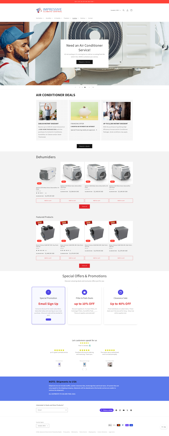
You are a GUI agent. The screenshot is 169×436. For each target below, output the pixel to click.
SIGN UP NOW (84, 64)
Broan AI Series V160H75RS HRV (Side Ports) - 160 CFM (72, 245)
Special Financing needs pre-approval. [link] (83, 130)
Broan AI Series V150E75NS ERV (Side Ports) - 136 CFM (120, 245)
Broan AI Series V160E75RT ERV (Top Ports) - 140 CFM (47, 245)
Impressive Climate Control (46, 432)
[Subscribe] (66, 410)
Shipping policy (92, 432)
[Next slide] (89, 87)
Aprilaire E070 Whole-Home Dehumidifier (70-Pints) (47, 188)
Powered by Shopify (57, 432)
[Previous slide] (75, 87)
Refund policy (74, 432)
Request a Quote (84, 146)
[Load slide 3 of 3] (85, 87)
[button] (40, 18)
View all (84, 206)
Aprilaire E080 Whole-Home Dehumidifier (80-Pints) (96, 186)
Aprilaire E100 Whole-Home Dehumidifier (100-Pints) (71, 186)
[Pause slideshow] (94, 87)
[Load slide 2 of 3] (82, 87)
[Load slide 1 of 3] (79, 87)
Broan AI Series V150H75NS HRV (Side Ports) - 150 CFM (96, 245)
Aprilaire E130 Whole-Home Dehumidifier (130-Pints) (119, 186)
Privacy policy (66, 432)
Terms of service (83, 432)
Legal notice (112, 432)
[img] (84, 343)
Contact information (102, 432)
